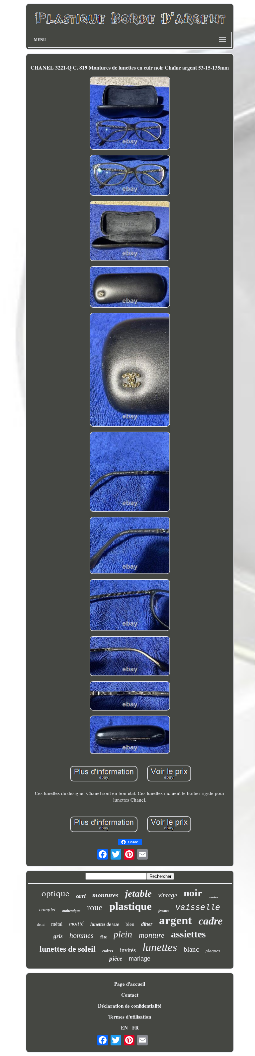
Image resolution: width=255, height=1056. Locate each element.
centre (213, 897)
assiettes (188, 933)
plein (123, 934)
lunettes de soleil (68, 949)
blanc (191, 949)
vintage (167, 895)
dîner (146, 924)
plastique (130, 906)
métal (56, 924)
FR (135, 1027)
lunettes (159, 947)
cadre (210, 921)
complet (47, 909)
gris (58, 936)
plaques (213, 950)
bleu (130, 924)
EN (124, 1027)
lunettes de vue (104, 924)
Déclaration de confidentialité (129, 1005)
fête (103, 936)
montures (105, 895)
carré (81, 896)
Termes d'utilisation (129, 1016)
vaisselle (197, 908)
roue (95, 907)
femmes (163, 911)
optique (55, 893)
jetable (138, 893)
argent (175, 920)
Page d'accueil (129, 983)
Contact (129, 994)
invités (128, 950)
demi (40, 924)
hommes (81, 935)
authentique (71, 911)
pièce (115, 958)
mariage (139, 958)
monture (151, 935)
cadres (107, 951)
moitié (76, 924)
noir (193, 893)
